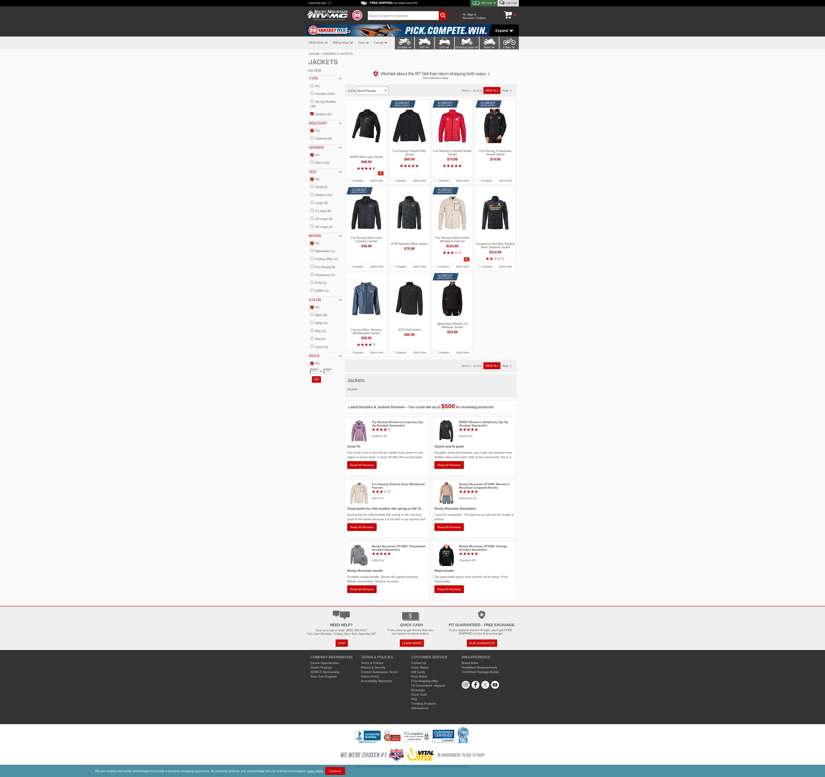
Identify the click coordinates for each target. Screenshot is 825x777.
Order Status (420, 667)
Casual (314, 53)
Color (315, 300)
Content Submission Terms (379, 672)
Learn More (315, 771)
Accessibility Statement (376, 681)
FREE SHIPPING (393, 3)
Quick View (376, 180)
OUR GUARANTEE (482, 643)
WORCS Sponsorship (325, 672)
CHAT (342, 643)
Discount (318, 123)
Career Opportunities (324, 663)
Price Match (419, 676)
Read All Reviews (362, 465)
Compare (357, 180)
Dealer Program (321, 667)
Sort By (352, 90)
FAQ (414, 699)
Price (314, 356)
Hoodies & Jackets (338, 53)
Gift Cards (418, 672)
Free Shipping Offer (424, 681)
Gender (316, 147)
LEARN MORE (412, 643)
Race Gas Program (323, 676)
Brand (315, 236)
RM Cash (486, 3)
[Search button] (443, 15)
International (419, 708)
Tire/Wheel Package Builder (480, 672)
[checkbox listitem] (315, 86)
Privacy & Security (373, 667)
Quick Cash (419, 694)
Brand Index (470, 663)
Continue (335, 771)
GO (316, 379)
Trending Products (423, 703)
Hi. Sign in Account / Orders (474, 16)
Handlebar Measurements (479, 667)
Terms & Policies (372, 663)
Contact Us (418, 663)
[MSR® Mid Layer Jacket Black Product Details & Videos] (366, 173)
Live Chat (511, 3)
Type (313, 78)
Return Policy (370, 676)
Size (313, 172)
